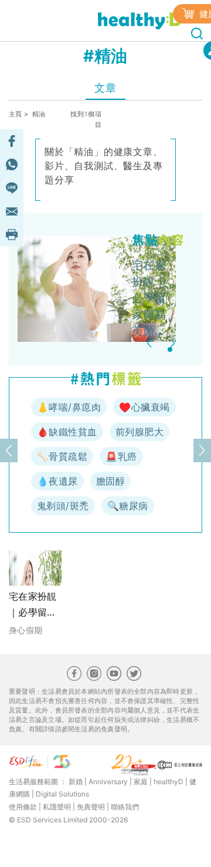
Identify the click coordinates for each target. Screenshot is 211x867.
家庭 (141, 781)
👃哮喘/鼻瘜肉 (69, 407)
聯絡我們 (125, 806)
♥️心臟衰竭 (144, 407)
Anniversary (108, 781)
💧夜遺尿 (57, 481)
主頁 (15, 114)
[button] (151, 343)
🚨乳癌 (121, 456)
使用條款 (23, 806)
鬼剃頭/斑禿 (63, 506)
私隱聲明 (57, 806)
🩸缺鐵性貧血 (67, 432)
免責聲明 (91, 806)
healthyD (168, 781)
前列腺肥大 (139, 432)
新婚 (76, 781)
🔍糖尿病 (127, 506)
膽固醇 (110, 481)
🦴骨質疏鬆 (62, 456)
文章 (105, 88)
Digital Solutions (62, 793)
